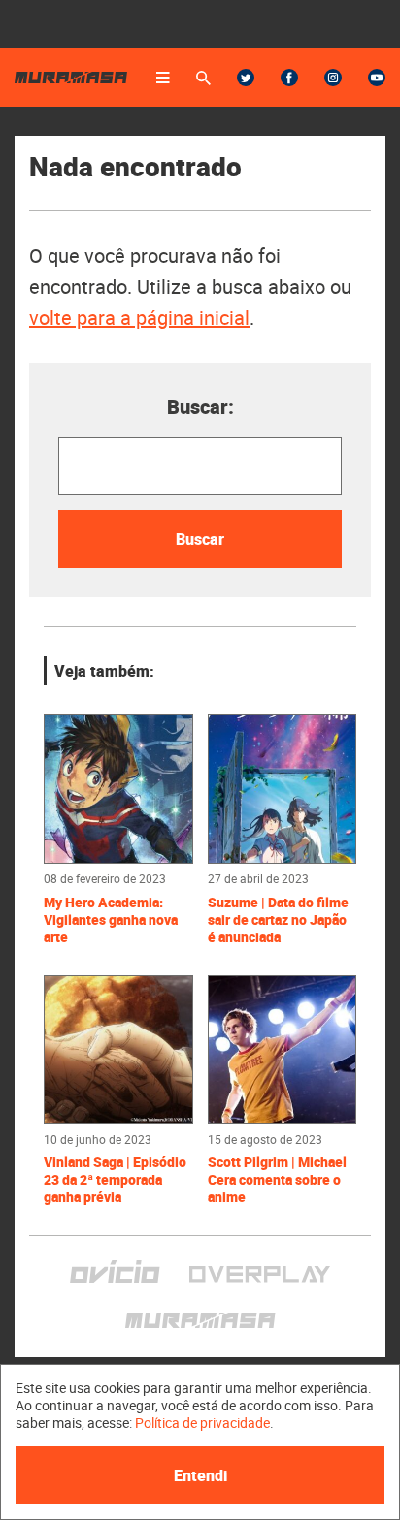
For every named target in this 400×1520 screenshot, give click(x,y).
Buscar (200, 539)
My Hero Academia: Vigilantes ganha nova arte (111, 920)
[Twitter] (245, 77)
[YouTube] (376, 77)
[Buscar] (203, 78)
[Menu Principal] (163, 77)
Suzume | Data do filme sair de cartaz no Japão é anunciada (278, 920)
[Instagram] (333, 77)
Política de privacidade (202, 1422)
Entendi (200, 1475)
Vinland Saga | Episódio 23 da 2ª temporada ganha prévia (115, 1180)
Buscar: (200, 407)
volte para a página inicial (139, 317)
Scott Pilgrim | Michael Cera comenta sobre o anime (277, 1180)
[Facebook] (289, 77)
